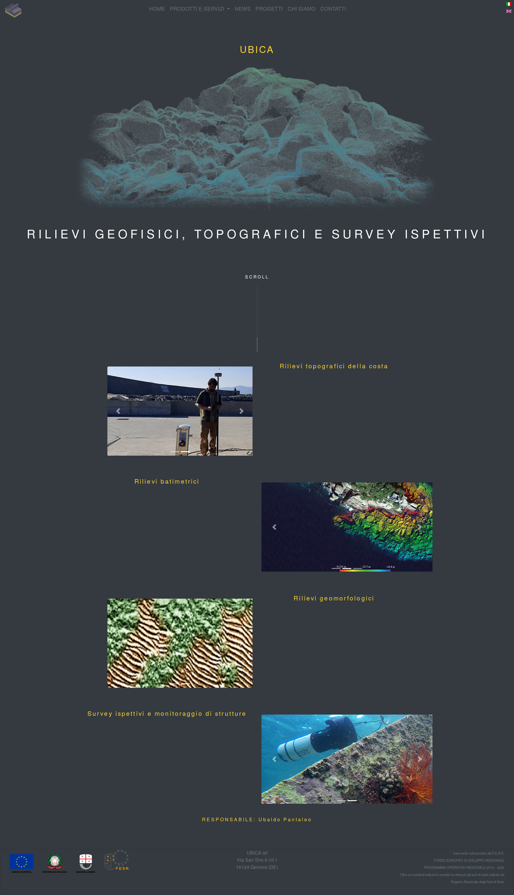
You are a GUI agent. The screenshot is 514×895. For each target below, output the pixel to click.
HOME (157, 8)
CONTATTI (333, 8)
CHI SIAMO (302, 8)
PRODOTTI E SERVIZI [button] (198, 8)
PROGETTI (269, 8)
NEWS (243, 8)
